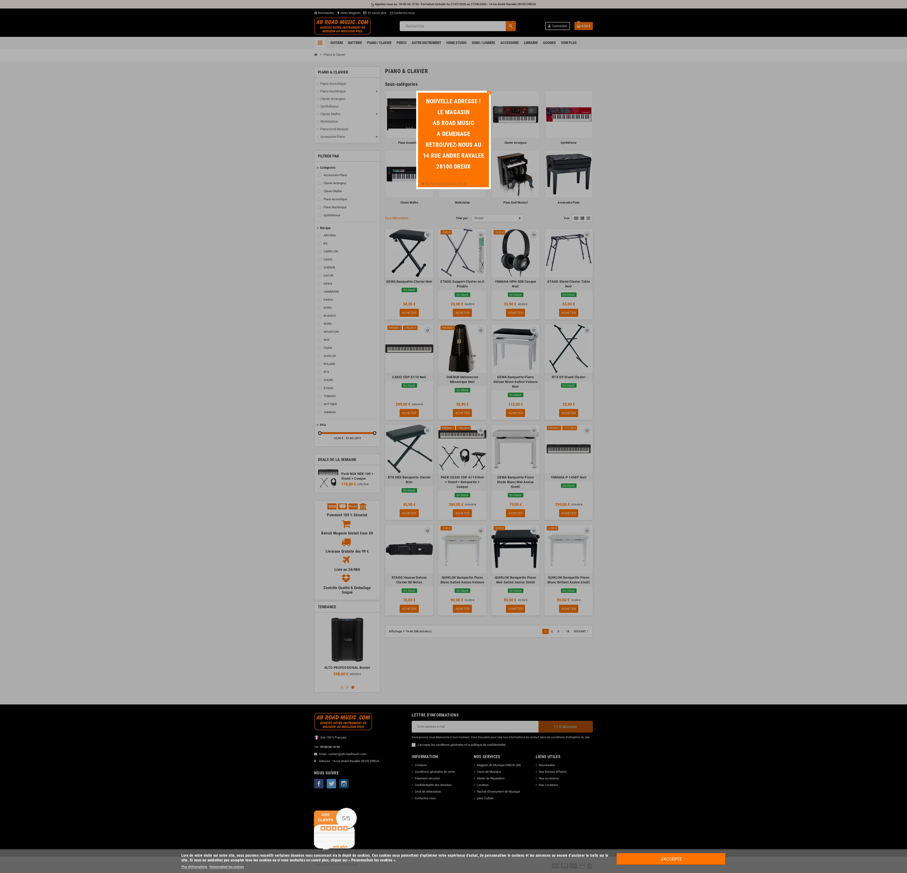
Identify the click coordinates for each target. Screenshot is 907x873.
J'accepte (671, 858)
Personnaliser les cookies (227, 867)
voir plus (340, 846)
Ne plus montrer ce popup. (446, 183)
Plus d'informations (194, 867)
